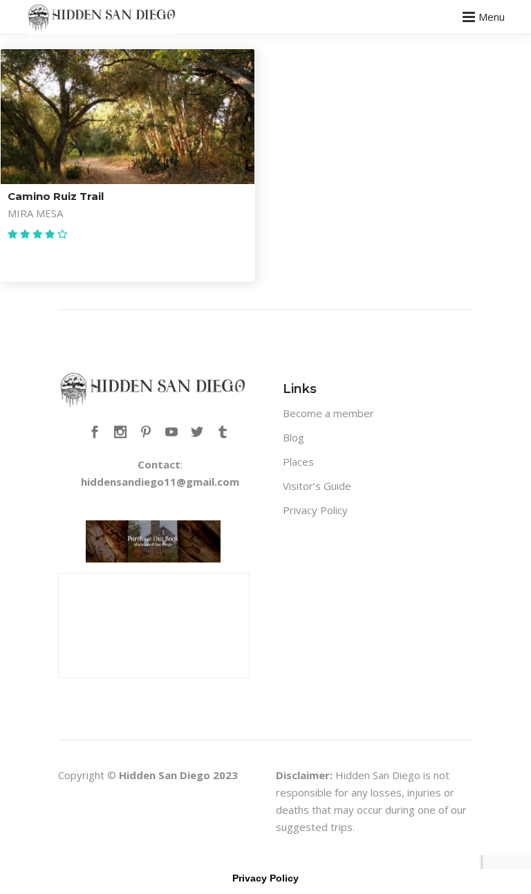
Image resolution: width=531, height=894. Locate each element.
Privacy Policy (315, 510)
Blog (293, 437)
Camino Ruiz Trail (56, 196)
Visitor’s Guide (317, 486)
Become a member (328, 413)
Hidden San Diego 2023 (178, 775)
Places (298, 461)
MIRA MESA (35, 213)
